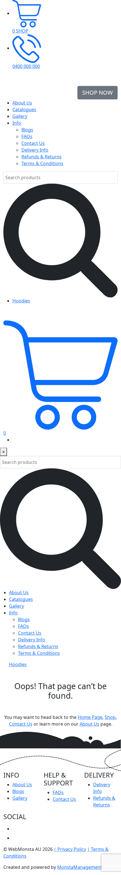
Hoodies (21, 301)
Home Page (90, 717)
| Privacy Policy (70, 849)
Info (16, 123)
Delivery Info (34, 150)
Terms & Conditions (42, 163)
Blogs (27, 130)
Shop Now (97, 92)
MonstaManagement (79, 867)
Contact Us (33, 143)
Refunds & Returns (41, 157)
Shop (110, 717)
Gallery (19, 116)
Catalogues (24, 109)
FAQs (26, 136)
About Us (22, 103)
